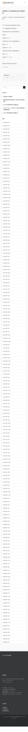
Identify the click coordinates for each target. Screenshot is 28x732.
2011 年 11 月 (6, 426)
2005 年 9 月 (6, 580)
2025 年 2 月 (6, 142)
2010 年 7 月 (6, 472)
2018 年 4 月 (6, 259)
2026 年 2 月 (6, 126)
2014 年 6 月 (6, 348)
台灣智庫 (4, 707)
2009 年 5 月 (6, 501)
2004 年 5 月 (6, 609)
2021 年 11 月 (6, 230)
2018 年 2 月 (6, 266)
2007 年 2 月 (6, 550)
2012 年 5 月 (6, 410)
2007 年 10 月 (6, 534)
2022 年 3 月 (6, 217)
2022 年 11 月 (6, 194)
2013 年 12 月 (6, 358)
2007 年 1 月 (6, 554)
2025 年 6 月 (6, 135)
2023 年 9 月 (6, 165)
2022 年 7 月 (6, 204)
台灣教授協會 (5, 710)
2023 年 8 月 (6, 168)
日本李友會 (5, 709)
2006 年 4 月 (6, 567)
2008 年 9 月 (6, 521)
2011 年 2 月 (6, 452)
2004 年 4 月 (6, 612)
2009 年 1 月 (6, 514)
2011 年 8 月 (6, 436)
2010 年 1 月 (6, 488)
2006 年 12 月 (6, 557)
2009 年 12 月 (6, 492)
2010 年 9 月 (6, 465)
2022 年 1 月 (6, 224)
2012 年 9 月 (6, 397)
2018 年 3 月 (6, 263)
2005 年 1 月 (6, 593)
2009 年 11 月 (6, 495)
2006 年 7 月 (6, 563)
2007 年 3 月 (6, 547)
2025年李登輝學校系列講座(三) (10, 113)
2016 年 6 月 (6, 299)
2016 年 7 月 (6, 295)
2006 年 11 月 (6, 560)
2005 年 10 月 (6, 576)
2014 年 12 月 (6, 335)
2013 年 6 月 (6, 374)
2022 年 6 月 (6, 207)
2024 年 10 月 (6, 145)
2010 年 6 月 (6, 475)
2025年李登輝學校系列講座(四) (10, 104)
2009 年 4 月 (6, 505)
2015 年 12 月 (6, 309)
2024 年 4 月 (6, 158)
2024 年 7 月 (6, 152)
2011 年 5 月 (6, 442)
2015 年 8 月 (6, 318)
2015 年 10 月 (6, 312)
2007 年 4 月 (6, 544)
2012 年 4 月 (6, 413)
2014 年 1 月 (6, 354)
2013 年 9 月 (6, 367)
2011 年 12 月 (6, 423)
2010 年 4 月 (6, 482)
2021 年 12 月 (6, 227)
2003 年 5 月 (6, 629)
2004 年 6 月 (6, 606)
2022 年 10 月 (6, 197)
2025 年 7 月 (6, 132)
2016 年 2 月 (6, 305)
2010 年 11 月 (6, 459)
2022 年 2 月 (6, 220)
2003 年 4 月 (6, 632)
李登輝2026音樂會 (7, 96)
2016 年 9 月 (6, 292)
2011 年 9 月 (6, 433)
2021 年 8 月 (6, 240)
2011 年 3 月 (6, 449)
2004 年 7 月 (6, 603)
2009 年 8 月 (6, 498)
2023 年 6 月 (6, 175)
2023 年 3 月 (6, 181)
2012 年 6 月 (6, 407)
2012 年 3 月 (6, 416)
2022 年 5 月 (6, 210)
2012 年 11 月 (6, 390)
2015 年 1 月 (6, 331)
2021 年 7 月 (6, 243)
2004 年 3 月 (6, 616)
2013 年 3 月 (6, 384)
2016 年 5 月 (6, 302)
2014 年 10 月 (6, 341)
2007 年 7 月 (6, 541)
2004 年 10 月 (6, 599)
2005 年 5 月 (6, 583)
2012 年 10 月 (6, 393)
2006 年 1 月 (6, 570)
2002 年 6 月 (6, 639)
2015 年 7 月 (6, 322)
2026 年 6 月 (6, 122)
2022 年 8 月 (6, 201)
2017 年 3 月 (6, 282)
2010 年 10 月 (6, 462)
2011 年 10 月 (6, 429)
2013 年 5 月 (6, 377)
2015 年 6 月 (6, 325)
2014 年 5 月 (6, 351)
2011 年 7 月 (6, 439)
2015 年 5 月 (6, 328)
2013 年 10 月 (6, 364)
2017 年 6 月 (6, 279)
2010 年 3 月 (6, 485)
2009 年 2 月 (6, 511)
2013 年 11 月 (6, 361)
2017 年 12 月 (6, 269)
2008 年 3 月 (6, 527)
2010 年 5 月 (6, 478)
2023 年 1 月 (6, 188)
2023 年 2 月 (6, 184)
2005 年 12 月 (6, 573)
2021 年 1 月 (6, 250)
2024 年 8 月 (6, 148)
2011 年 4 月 (6, 446)
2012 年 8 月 (6, 400)
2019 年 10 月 (6, 253)
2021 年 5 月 (6, 246)
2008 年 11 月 (6, 518)
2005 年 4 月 (6, 586)
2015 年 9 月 (6, 315)
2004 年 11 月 (6, 596)
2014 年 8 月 (6, 344)
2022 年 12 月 (6, 191)
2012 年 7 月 (6, 403)
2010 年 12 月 (6, 456)
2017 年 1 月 (6, 289)
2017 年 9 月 (6, 276)
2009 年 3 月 (6, 508)
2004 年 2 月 (6, 619)
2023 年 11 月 (6, 161)
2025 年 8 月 (6, 129)
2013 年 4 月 (6, 380)
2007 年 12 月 (6, 531)
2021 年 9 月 (6, 237)
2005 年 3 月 (6, 590)
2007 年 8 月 (6, 537)
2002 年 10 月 (6, 635)
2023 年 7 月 (6, 171)
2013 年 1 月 (6, 387)
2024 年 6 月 (6, 155)
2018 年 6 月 (6, 256)
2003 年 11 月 (6, 622)
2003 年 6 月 (6, 625)
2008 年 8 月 (6, 524)
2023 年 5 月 (6, 178)
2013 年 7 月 (6, 371)
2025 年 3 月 (6, 139)
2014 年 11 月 (6, 338)
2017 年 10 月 (6, 273)
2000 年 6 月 (6, 642)
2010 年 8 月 (6, 469)
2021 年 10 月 (6, 233)
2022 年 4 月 (6, 214)
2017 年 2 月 (6, 286)
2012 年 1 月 (6, 420)
